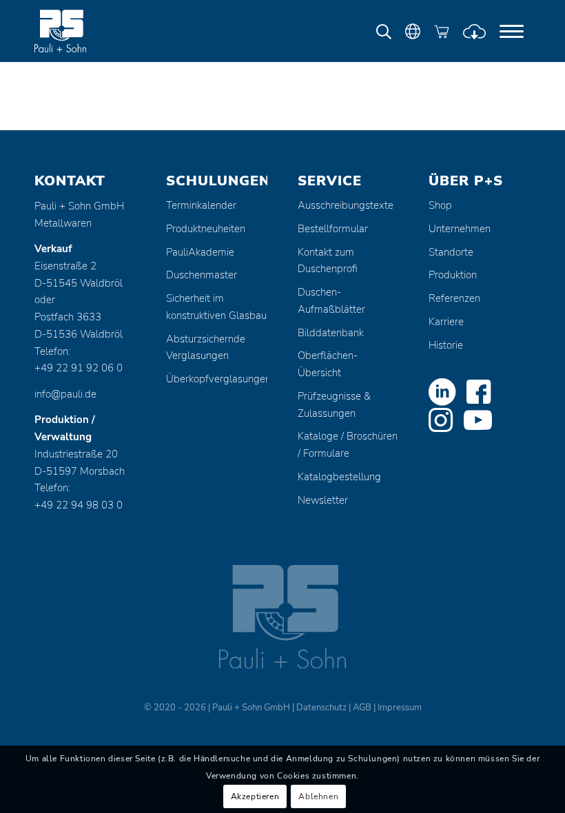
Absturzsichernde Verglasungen (205, 347)
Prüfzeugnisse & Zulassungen (334, 404)
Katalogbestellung (339, 477)
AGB (362, 707)
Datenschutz (321, 707)
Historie (446, 345)
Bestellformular (333, 229)
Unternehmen (460, 229)
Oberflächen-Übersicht (328, 364)
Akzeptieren (255, 796)
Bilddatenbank (331, 333)
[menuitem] (512, 31)
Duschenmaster (201, 275)
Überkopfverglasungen (217, 379)
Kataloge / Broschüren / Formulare (348, 444)
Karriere (446, 322)
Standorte (451, 252)
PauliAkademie (200, 252)
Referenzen (454, 298)
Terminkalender (201, 205)
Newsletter (323, 500)
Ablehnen (318, 796)
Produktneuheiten (205, 229)
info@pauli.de (65, 394)
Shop (440, 205)
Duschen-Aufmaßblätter (331, 300)
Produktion (453, 275)
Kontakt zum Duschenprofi (328, 260)
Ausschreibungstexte (345, 205)
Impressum (400, 707)
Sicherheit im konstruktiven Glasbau (216, 306)
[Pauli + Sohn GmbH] (86, 31)
